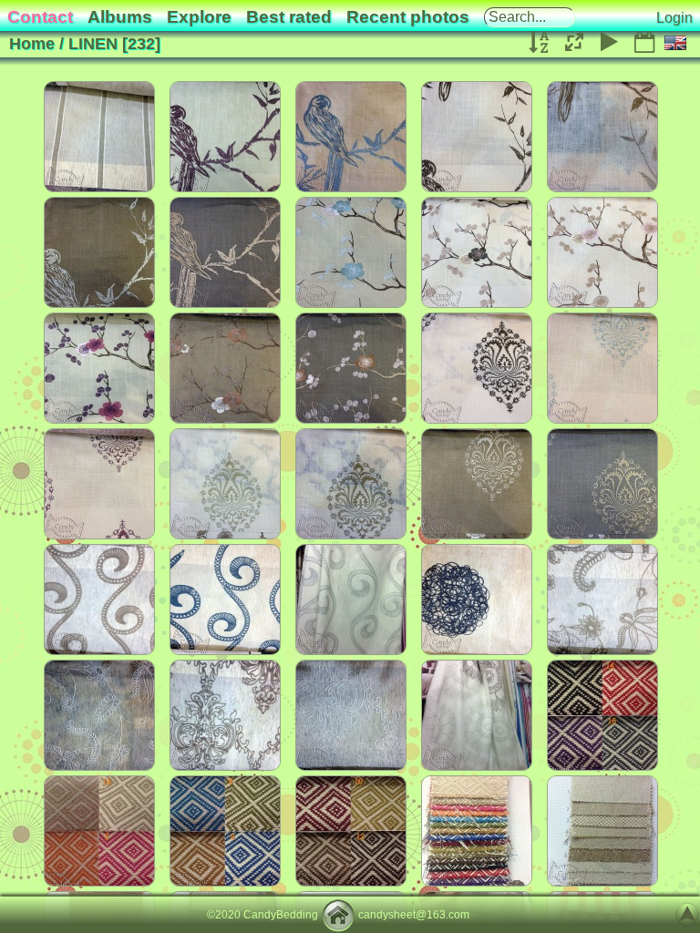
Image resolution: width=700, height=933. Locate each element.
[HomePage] (338, 914)
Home (32, 44)
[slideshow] (609, 43)
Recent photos (407, 16)
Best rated (289, 16)
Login (674, 18)
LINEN (93, 44)
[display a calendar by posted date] (644, 43)
